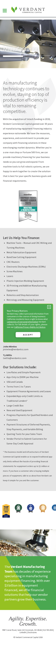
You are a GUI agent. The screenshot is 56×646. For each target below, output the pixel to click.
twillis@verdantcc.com (14, 358)
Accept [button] (28, 334)
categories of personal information (22, 321)
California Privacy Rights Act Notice (29, 327)
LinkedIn (23, 632)
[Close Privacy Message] (49, 307)
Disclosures (32, 632)
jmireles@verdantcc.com (15, 349)
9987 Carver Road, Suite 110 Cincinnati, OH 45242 (22, 630)
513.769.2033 (48, 630)
